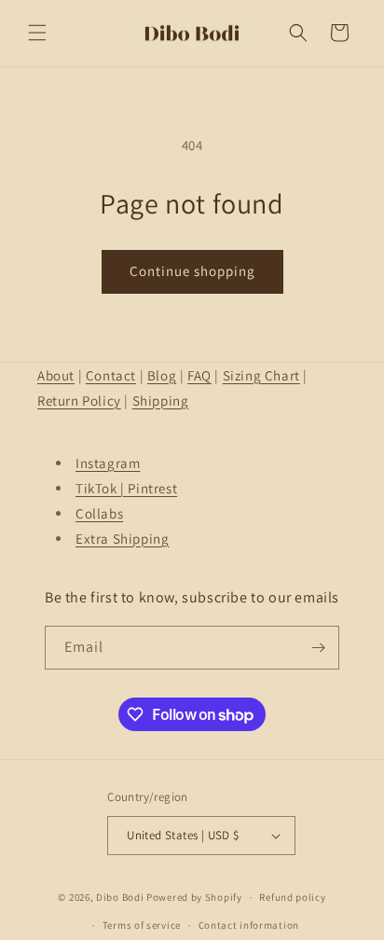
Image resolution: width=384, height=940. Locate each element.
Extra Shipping (122, 538)
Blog (161, 375)
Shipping (160, 400)
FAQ (199, 375)
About (56, 375)
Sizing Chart (261, 375)
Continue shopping (192, 271)
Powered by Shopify (194, 897)
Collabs (99, 513)
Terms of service (142, 925)
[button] (37, 32)
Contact (111, 375)
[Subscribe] (317, 648)
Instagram (107, 463)
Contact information (249, 925)
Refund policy (292, 897)
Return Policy (79, 400)
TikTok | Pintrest (126, 488)
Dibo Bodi (120, 897)
